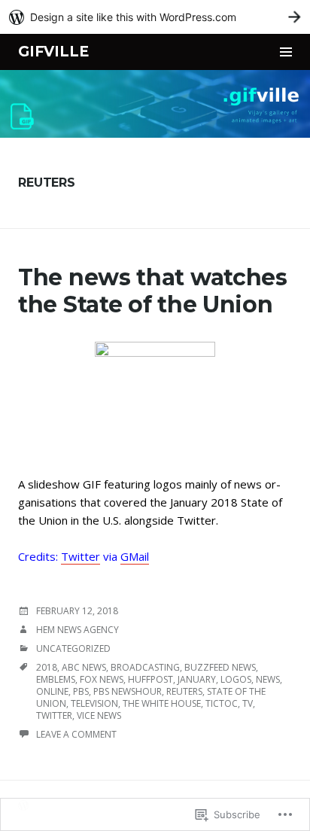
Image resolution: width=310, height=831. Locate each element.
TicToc (221, 703)
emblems (55, 679)
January (197, 679)
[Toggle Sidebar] (286, 52)
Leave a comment (76, 734)
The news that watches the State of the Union (152, 290)
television (94, 703)
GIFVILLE (53, 51)
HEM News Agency (77, 629)
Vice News (99, 715)
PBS (81, 691)
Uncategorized (73, 648)
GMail (134, 556)
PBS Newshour (127, 691)
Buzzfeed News (220, 667)
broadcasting (145, 667)
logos (235, 679)
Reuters (184, 691)
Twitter (80, 556)
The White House (162, 703)
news (268, 679)
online (52, 691)
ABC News (84, 667)
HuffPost (150, 679)
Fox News (101, 679)
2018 (46, 667)
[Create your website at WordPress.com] (155, 17)
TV (247, 703)
